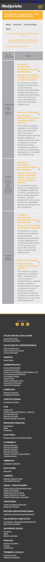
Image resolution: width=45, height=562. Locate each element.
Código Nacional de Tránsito (14, 495)
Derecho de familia (11, 416)
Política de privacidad (12, 557)
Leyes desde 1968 (11, 339)
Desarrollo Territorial (11, 507)
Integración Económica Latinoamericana (19, 514)
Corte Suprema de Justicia (14, 350)
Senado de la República (28, 112)
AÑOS (8, 29)
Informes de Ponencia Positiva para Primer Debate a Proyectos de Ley (22, 41)
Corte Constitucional (11, 348)
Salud (6, 428)
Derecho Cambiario (11, 447)
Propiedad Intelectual (12, 395)
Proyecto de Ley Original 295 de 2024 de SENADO (28, 266)
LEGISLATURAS (30, 25)
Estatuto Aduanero (11, 445)
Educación (8, 471)
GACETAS (17, 25)
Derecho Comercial (11, 392)
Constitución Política (11, 402)
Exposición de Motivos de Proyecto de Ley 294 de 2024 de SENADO (28, 77)
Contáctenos (8, 548)
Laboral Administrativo (12, 385)
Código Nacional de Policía (14, 493)
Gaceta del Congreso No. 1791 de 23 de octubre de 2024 (22, 15)
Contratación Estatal (11, 376)
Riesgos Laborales (11, 536)
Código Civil (8, 410)
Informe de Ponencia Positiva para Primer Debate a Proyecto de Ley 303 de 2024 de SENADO (27, 178)
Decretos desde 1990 (12, 341)
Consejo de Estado (11, 353)
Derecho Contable (10, 450)
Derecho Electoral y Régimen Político (18, 438)
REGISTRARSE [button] (37, 2)
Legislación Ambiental (12, 464)
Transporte (8, 430)
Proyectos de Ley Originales (17, 46)
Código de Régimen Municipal (15, 505)
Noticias (7, 545)
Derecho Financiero (11, 452)
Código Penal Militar (11, 490)
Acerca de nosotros (11, 543)
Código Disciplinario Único (13, 381)
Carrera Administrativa (12, 368)
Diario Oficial (8, 360)
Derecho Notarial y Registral (14, 418)
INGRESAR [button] (23, 2)
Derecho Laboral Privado (13, 479)
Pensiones (8, 531)
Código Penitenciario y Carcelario (16, 497)
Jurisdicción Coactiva (12, 370)
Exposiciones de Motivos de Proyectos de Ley (22, 35)
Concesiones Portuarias (13, 383)
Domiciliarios (8, 426)
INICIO (8, 25)
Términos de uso (10, 555)
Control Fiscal (9, 378)
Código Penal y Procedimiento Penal (17, 488)
